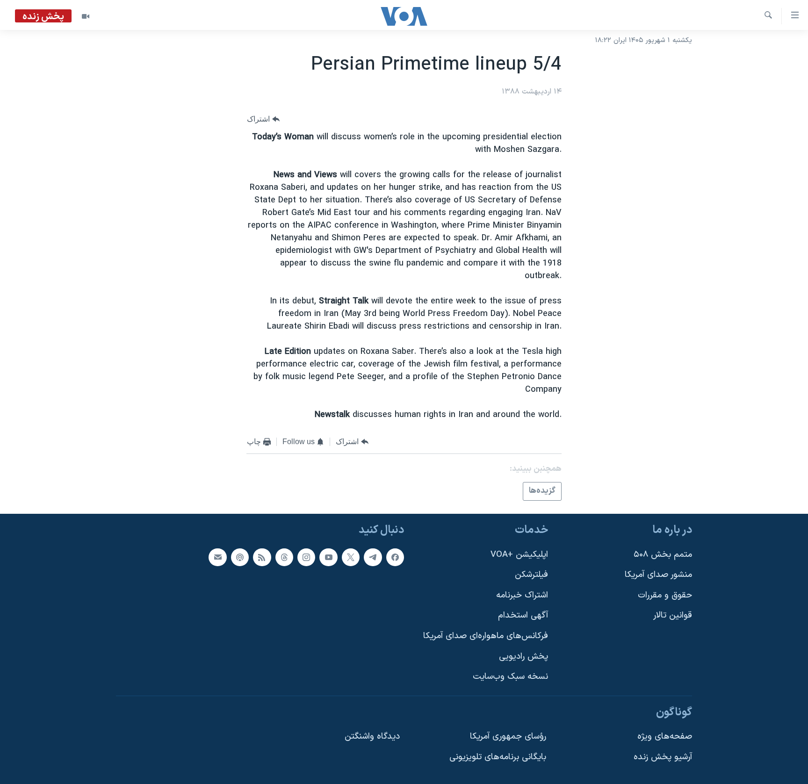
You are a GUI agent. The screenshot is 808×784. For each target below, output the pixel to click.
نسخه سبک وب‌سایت (510, 676)
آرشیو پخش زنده (663, 757)
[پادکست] (240, 557)
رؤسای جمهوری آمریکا (508, 736)
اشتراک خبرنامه (522, 595)
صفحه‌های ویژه (664, 736)
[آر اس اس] (262, 557)
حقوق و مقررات (665, 595)
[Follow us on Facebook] (395, 557)
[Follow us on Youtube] (328, 557)
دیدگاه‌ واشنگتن (372, 736)
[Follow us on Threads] (284, 557)
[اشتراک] (217, 557)
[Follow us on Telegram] (373, 557)
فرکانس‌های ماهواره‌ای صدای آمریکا (485, 636)
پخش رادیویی (523, 656)
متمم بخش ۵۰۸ (663, 554)
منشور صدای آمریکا (658, 574)
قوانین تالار (672, 615)
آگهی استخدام (523, 615)
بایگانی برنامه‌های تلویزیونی (497, 757)
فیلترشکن (531, 574)
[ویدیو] (86, 16)
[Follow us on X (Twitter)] (351, 557)
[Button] (263, 119)
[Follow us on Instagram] (306, 557)
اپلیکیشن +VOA (519, 554)
